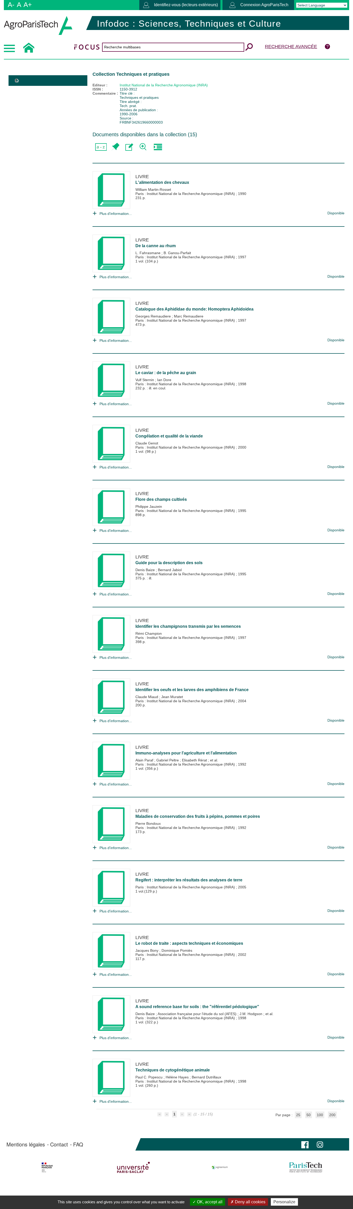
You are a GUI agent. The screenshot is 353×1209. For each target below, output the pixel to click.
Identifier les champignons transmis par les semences (188, 626)
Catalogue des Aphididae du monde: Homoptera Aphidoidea (194, 309)
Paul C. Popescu (149, 1077)
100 (320, 1115)
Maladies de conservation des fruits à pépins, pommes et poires (197, 816)
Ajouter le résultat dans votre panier (115, 147)
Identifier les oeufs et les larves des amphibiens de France (192, 689)
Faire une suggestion (129, 147)
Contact (59, 1144)
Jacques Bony (147, 950)
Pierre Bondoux (148, 823)
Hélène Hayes (178, 1077)
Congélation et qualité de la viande (169, 436)
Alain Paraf (144, 760)
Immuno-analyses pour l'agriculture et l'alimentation (186, 753)
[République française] (47, 1167)
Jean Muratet (172, 697)
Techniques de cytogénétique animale (172, 1070)
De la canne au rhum (155, 246)
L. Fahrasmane (148, 253)
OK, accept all (209, 1202)
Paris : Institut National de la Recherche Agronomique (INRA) (185, 194)
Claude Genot (146, 443)
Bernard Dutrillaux (206, 1077)
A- (11, 5)
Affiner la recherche (143, 147)
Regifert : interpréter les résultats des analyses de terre (188, 880)
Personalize (284, 1202)
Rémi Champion (148, 633)
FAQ (78, 1144)
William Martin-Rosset (153, 189)
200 (332, 1115)
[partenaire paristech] (305, 1167)
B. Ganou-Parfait (177, 253)
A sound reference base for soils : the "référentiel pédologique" (197, 1006)
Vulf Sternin (145, 380)
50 (308, 1115)
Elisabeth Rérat (195, 760)
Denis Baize (145, 570)
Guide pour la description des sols (169, 563)
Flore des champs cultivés (161, 499)
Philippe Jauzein (148, 506)
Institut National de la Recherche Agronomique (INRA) (164, 85)
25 (298, 1115)
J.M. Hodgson (251, 1014)
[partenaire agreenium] (219, 1167)
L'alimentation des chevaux (162, 182)
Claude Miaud (147, 697)
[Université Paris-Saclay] (133, 1167)
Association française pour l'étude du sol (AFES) (197, 1014)
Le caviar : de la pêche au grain (165, 373)
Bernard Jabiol (170, 570)
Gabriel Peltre (168, 760)
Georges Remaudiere (153, 316)
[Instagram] (320, 1144)
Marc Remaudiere (188, 316)
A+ (28, 5)
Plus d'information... (115, 213)
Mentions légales (25, 1144)
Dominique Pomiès (177, 950)
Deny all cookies (249, 1202)
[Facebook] (305, 1144)
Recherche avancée (291, 46)
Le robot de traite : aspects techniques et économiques (189, 943)
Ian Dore (164, 380)
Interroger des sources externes (158, 147)
